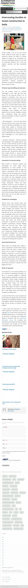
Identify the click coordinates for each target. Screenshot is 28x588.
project (8, 312)
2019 (3, 552)
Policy (10, 512)
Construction (4, 29)
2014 (3, 562)
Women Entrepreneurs (18, 528)
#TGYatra (17, 482)
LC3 (20, 509)
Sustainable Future (18, 522)
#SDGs (14, 479)
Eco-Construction (10, 29)
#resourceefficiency (7, 479)
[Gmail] (7, 329)
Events (9, 579)
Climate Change (16, 27)
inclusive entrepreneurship (8, 509)
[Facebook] (2, 329)
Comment (5, 427)
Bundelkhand (5, 486)
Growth (13, 505)
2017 (3, 556)
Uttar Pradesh (16, 525)
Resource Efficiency (6, 515)
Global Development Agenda (8, 502)
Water (22, 525)
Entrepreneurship (6, 499)
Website (4, 447)
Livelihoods (5, 512)
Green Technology (6, 505)
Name (5, 440)
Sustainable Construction (16, 518)
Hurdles (15, 29)
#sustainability (21, 479)
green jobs (18, 502)
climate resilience (14, 492)
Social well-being (6, 518)
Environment (14, 499)
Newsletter (8, 577)
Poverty (21, 512)
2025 (3, 539)
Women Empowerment (7, 528)
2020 (3, 550)
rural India (15, 515)
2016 (3, 558)
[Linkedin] (5, 329)
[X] (4, 329)
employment (17, 495)
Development (22, 492)
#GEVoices (5, 476)
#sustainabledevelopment (8, 482)
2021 (3, 548)
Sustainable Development (8, 522)
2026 (3, 537)
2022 (3, 545)
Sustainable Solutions (7, 525)
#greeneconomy (12, 476)
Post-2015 (16, 512)
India (8, 28)
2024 (3, 541)
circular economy (6, 489)
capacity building (13, 486)
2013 (3, 564)
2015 (3, 560)
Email (5, 444)
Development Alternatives (8, 495)
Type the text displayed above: (15, 460)
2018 (3, 554)
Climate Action (14, 489)
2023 (3, 543)
